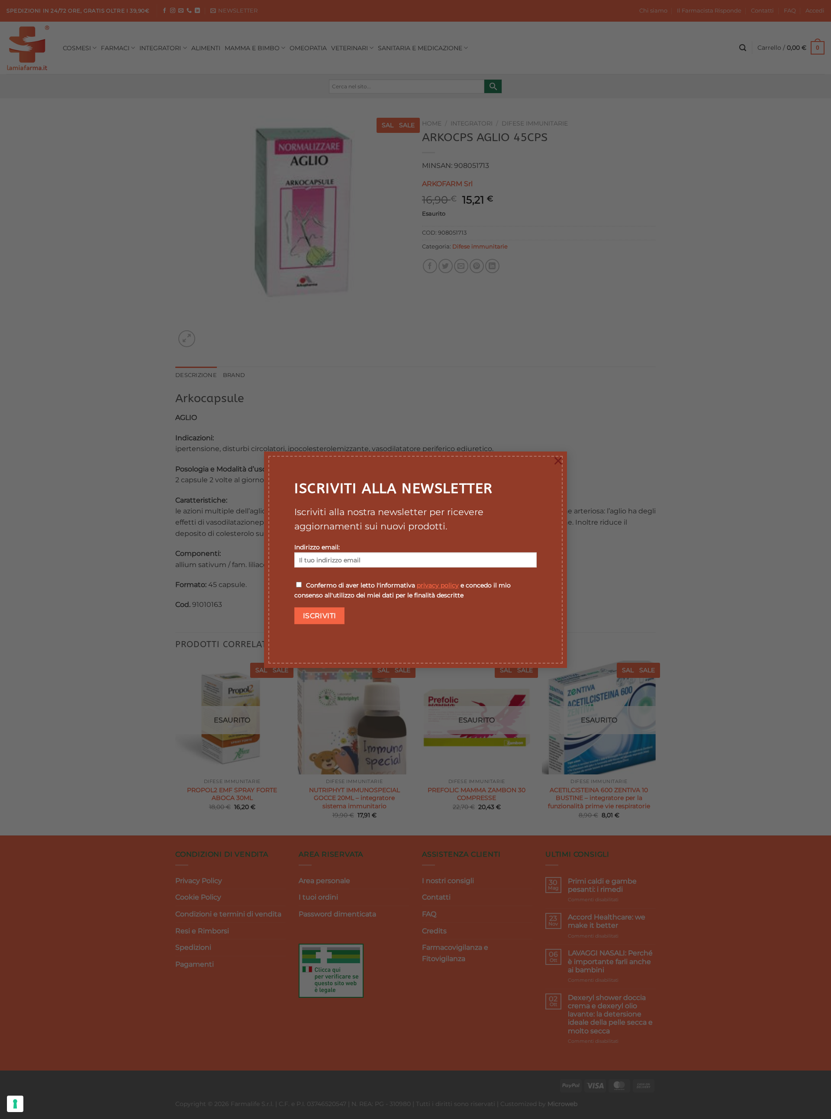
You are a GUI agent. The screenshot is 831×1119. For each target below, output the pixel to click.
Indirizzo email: (317, 547)
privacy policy (438, 585)
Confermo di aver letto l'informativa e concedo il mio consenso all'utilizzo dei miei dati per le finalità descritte (402, 590)
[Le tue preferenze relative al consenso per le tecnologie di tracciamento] (15, 1104)
